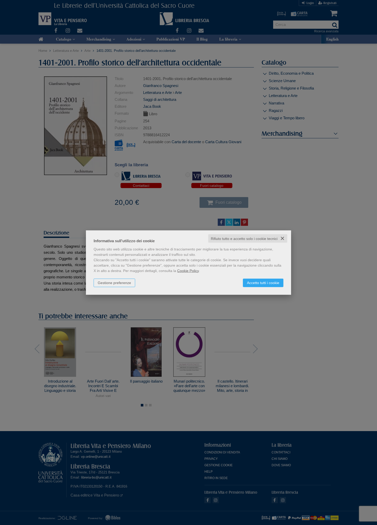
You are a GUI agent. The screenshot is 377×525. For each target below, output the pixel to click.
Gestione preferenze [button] (114, 282)
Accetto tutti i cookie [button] (263, 282)
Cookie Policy (188, 270)
